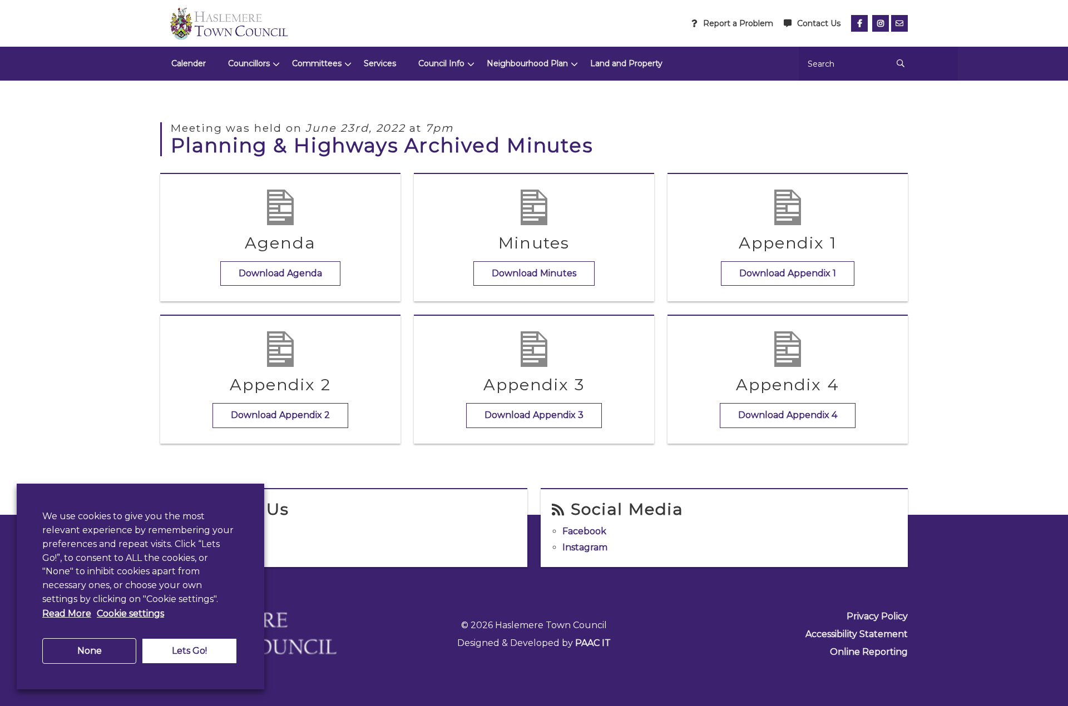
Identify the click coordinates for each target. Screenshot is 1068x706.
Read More (66, 613)
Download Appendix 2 (280, 415)
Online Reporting (869, 652)
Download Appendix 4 (787, 415)
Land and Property (626, 63)
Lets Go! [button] (189, 650)
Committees (317, 63)
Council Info (441, 63)
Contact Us (818, 23)
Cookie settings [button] (130, 613)
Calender (188, 63)
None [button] (89, 650)
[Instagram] (880, 23)
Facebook (584, 531)
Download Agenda (280, 273)
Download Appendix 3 (534, 415)
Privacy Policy (877, 616)
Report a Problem (738, 23)
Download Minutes (534, 273)
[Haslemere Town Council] (228, 23)
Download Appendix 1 (787, 273)
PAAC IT (593, 643)
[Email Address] (899, 23)
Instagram (584, 547)
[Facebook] (859, 23)
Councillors (249, 63)
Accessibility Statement (856, 634)
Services (380, 63)
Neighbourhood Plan (527, 63)
